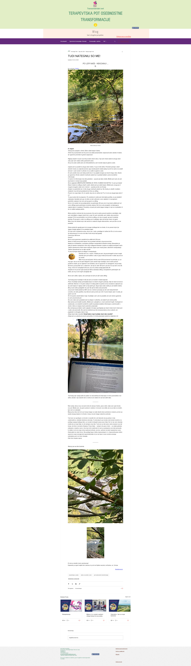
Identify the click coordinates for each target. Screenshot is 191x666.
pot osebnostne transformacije (101, 575)
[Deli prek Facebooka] (68, 584)
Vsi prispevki (63, 41)
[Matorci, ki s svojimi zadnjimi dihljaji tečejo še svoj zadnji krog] (95, 606)
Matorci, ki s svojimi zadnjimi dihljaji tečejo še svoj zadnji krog (95, 615)
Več (104, 41)
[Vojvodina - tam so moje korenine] (119, 606)
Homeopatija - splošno (94, 41)
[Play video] (95, 542)
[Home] (95, 25)
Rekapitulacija (66, 614)
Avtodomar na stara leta (73, 578)
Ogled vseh (128, 596)
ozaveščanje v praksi (73, 575)
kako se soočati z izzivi (86, 575)
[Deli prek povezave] (79, 584)
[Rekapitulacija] (71, 606)
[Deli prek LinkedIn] (76, 584)
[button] (115, 41)
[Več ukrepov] (122, 51)
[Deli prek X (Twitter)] (72, 584)
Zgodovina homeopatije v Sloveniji (78, 41)
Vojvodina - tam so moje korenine (118, 615)
